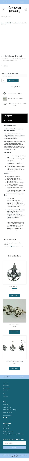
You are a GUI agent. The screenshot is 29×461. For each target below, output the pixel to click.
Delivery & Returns (8, 431)
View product (14, 295)
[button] (14, 447)
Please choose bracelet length (10, 73)
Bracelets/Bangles (12, 60)
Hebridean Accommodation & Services (13, 434)
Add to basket (13, 80)
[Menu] (3, 9)
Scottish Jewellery (7, 415)
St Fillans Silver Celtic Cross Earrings (14, 361)
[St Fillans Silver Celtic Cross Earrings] (5, 104)
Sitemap (5, 396)
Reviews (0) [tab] (8, 120)
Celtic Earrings (7, 407)
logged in (12, 246)
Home (2, 23)
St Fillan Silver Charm (12, 93)
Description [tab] (8, 116)
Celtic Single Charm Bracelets (12, 23)
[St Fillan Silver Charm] (5, 93)
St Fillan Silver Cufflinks (13, 98)
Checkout (5, 391)
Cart (4, 393)
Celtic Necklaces (7, 412)
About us (5, 383)
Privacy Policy (6, 428)
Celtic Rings (6, 404)
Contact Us (6, 426)
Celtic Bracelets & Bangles (10, 410)
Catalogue (6, 385)
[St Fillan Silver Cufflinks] (5, 99)
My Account (6, 388)
